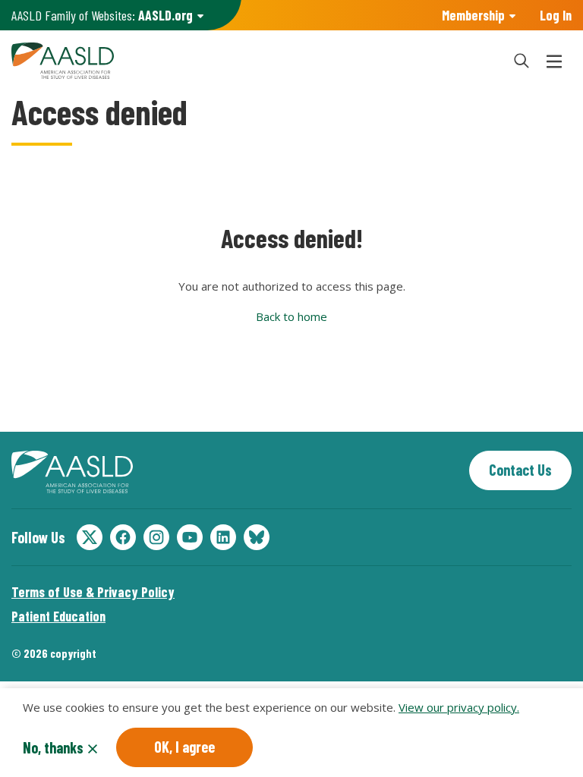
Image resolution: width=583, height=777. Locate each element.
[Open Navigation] (554, 60)
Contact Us (520, 470)
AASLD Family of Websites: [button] (102, 15)
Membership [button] (473, 15)
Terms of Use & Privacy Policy (93, 592)
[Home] (253, 60)
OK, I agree (184, 747)
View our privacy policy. (459, 707)
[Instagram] (156, 537)
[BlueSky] (256, 537)
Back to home (291, 316)
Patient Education (58, 616)
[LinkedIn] (223, 537)
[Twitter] (89, 537)
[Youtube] (190, 537)
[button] (521, 60)
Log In (556, 15)
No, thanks (53, 747)
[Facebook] (123, 537)
